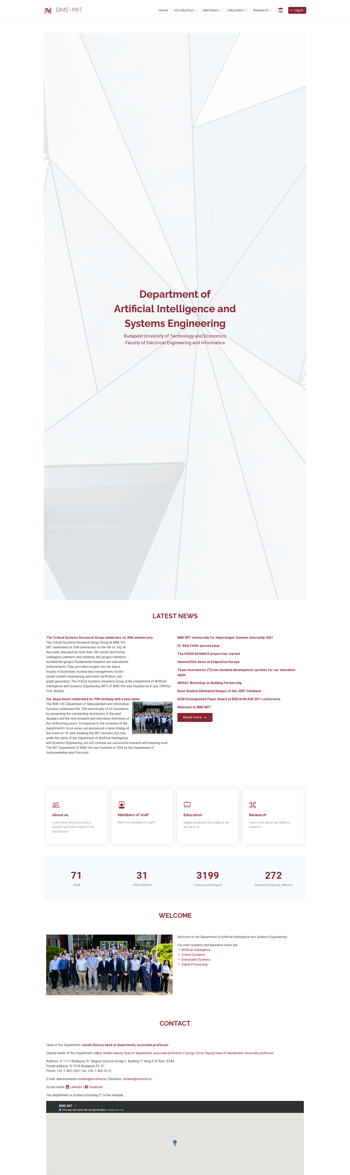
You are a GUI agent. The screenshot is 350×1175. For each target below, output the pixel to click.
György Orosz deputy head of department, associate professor (229, 1053)
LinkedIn (76, 1087)
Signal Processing (194, 964)
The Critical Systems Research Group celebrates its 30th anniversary (99, 638)
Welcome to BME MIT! (194, 707)
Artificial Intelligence (195, 950)
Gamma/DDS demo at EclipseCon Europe (208, 662)
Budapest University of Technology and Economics (175, 336)
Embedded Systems (195, 959)
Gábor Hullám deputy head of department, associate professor (138, 1053)
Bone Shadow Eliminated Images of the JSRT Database (219, 691)
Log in (298, 10)
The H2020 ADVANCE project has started (208, 654)
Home (163, 10)
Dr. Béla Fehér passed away (198, 646)
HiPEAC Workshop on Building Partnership (209, 683)
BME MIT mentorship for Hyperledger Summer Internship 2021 (225, 638)
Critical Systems (193, 955)
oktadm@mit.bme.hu (137, 1079)
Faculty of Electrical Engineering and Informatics (175, 342)
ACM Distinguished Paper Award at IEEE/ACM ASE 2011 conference (229, 699)
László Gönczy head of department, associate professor (125, 1045)
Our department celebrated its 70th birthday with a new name (93, 699)
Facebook (95, 1087)
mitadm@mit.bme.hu (92, 1079)
